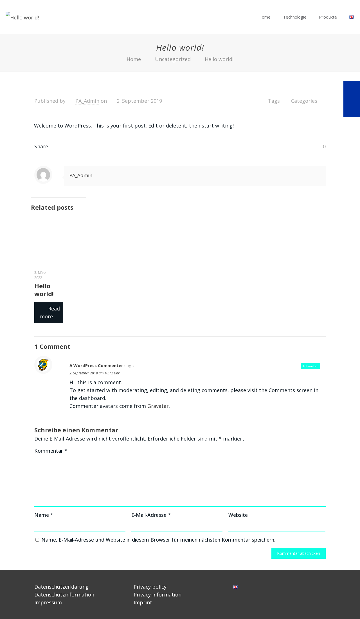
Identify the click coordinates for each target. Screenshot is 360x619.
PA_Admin (87, 100)
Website (238, 514)
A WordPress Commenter (96, 365)
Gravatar (158, 406)
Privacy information (157, 594)
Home (134, 59)
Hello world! (219, 59)
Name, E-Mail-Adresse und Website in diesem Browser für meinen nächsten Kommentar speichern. (158, 539)
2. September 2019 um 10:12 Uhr (94, 373)
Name (43, 514)
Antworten (310, 366)
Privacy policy (150, 586)
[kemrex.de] (22, 17)
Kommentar (50, 450)
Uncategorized (173, 59)
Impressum (48, 602)
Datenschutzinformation (64, 594)
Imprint (143, 602)
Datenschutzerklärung (61, 586)
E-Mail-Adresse (151, 514)
